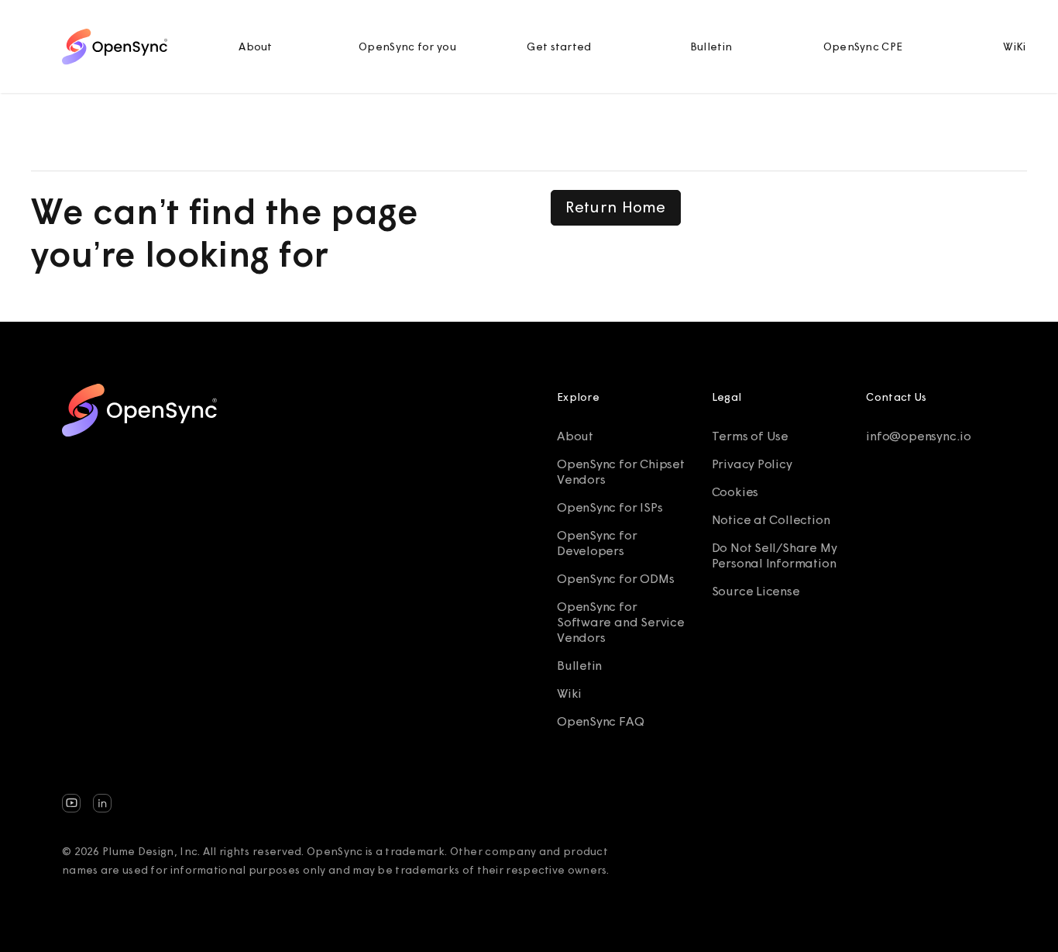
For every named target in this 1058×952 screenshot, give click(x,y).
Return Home (615, 206)
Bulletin (711, 46)
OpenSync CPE (863, 46)
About (256, 46)
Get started (559, 46)
